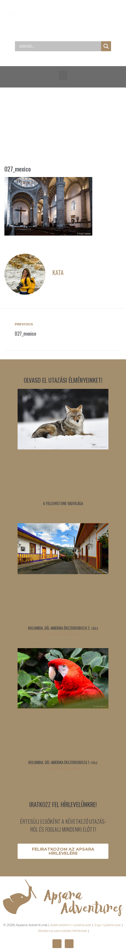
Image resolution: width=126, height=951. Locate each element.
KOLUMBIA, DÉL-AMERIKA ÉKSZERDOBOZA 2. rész (63, 628)
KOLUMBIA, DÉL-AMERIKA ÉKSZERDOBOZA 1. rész (63, 762)
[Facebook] (56, 943)
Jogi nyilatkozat (107, 925)
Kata (58, 272)
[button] (63, 75)
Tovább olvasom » (63, 509)
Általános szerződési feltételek (62, 930)
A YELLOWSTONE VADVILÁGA (63, 503)
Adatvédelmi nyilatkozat (70, 925)
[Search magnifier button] (106, 46)
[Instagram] (69, 943)
